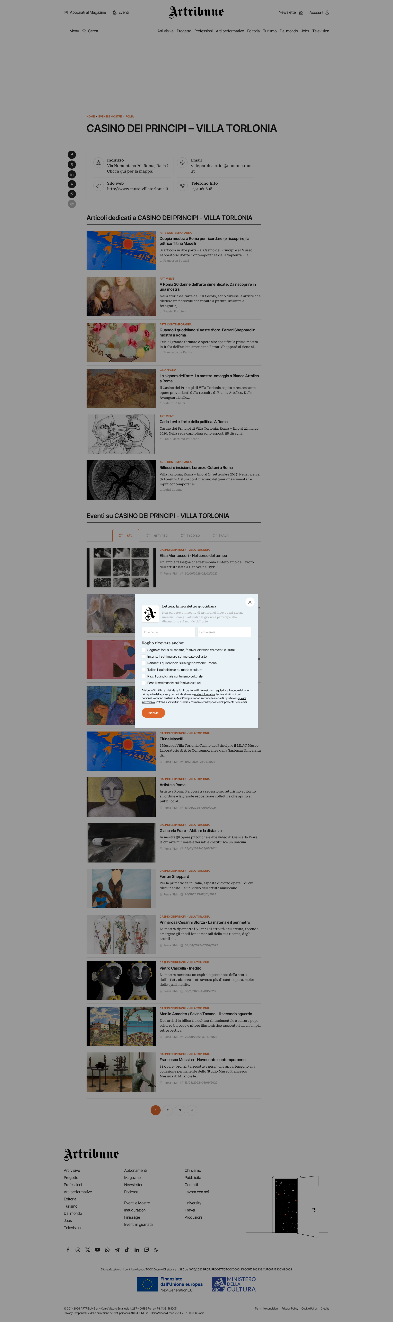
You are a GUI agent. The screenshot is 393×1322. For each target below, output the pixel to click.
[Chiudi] (250, 602)
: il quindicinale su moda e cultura (174, 670)
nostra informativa (204, 694)
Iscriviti (153, 713)
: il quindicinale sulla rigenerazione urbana (182, 663)
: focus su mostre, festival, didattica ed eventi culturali (191, 650)
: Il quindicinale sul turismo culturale (175, 676)
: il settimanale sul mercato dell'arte (177, 657)
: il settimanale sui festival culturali (174, 683)
